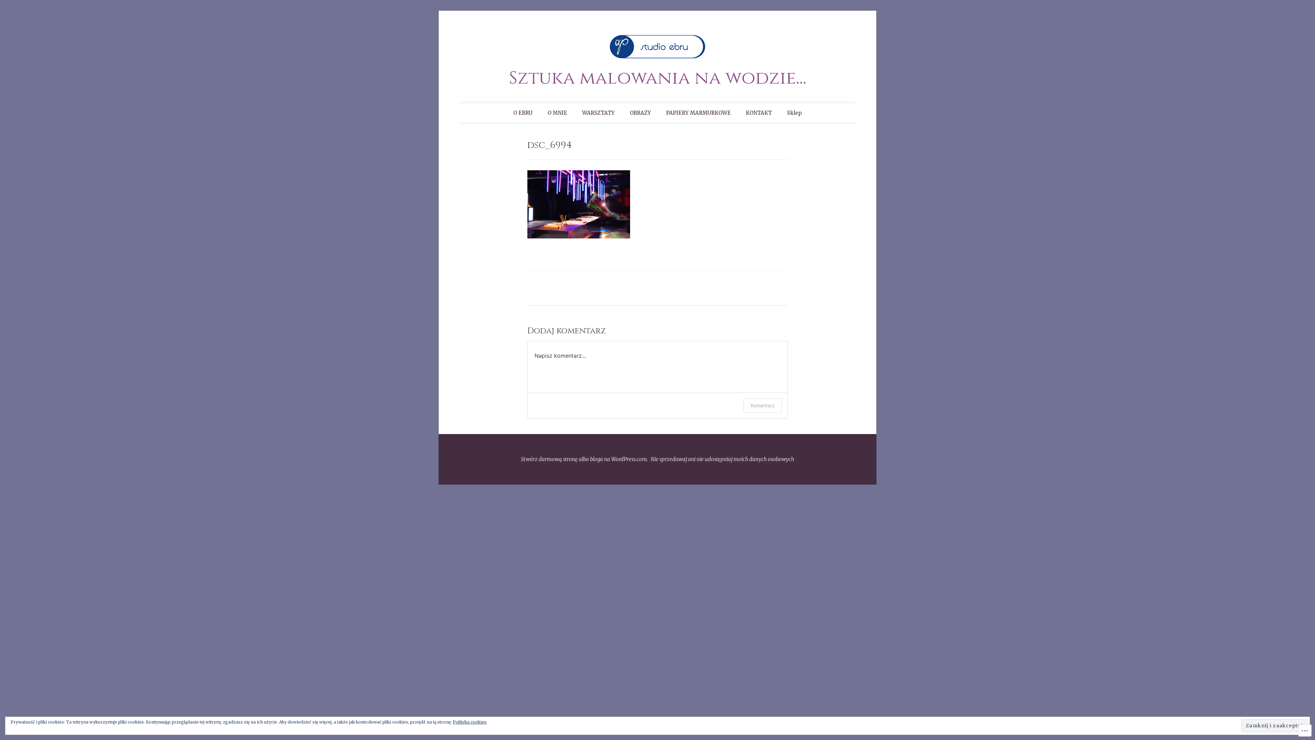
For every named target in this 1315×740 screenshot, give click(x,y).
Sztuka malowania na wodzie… (657, 78)
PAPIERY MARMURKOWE (698, 113)
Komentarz (763, 405)
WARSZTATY (598, 113)
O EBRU (523, 113)
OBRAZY (640, 113)
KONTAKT (759, 113)
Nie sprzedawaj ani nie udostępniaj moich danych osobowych (722, 459)
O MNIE (557, 113)
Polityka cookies (470, 722)
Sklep (794, 113)
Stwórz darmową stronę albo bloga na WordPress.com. (584, 459)
